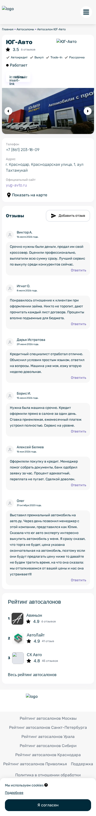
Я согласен (48, 805)
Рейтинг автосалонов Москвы (48, 718)
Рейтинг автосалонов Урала (48, 736)
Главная (8, 29)
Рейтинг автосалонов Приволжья (35, 764)
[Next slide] (88, 111)
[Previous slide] (8, 111)
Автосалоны (25, 29)
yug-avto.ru (16, 185)
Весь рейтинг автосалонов (32, 675)
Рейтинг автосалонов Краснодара (48, 754)
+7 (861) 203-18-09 (22, 149)
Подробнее (14, 793)
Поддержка (82, 764)
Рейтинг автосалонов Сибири (48, 745)
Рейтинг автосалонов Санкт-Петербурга (48, 727)
